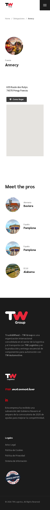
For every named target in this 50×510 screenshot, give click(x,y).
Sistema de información (16, 460)
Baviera (28, 206)
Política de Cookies (14, 450)
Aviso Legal (10, 444)
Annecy (12, 64)
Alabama (29, 271)
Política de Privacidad (15, 455)
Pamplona (30, 228)
